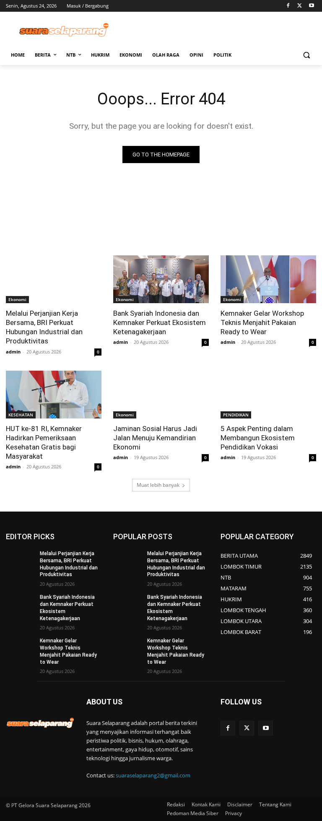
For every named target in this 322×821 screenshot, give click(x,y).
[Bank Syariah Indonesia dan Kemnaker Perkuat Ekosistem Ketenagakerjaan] (161, 279)
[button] (306, 55)
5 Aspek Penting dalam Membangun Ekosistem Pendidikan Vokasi (258, 437)
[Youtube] (311, 6)
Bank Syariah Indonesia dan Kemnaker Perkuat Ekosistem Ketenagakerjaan (159, 322)
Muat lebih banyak (158, 484)
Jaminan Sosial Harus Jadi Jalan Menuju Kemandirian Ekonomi (155, 437)
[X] (299, 6)
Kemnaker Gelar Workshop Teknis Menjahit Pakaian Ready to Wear (262, 322)
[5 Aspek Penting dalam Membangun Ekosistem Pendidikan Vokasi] (268, 394)
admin (13, 351)
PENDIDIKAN (236, 415)
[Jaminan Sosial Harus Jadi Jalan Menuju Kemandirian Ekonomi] (161, 394)
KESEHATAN (20, 415)
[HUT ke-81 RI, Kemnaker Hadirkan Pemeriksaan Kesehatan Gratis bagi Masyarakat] (53, 394)
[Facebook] (288, 6)
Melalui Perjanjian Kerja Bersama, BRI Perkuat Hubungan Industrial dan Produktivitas (44, 327)
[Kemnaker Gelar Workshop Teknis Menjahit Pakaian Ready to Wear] (268, 279)
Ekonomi (17, 299)
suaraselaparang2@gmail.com (153, 775)
